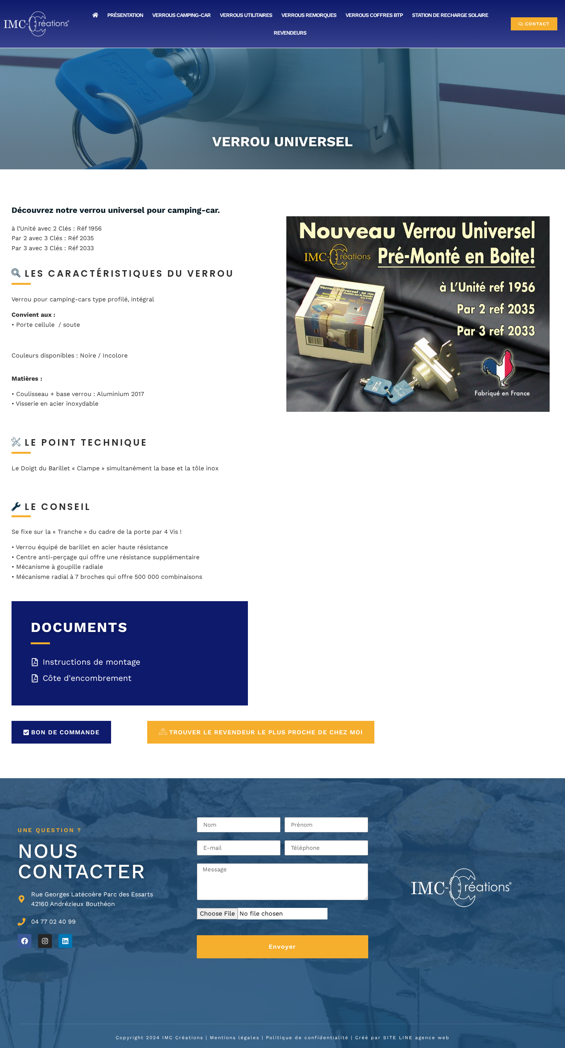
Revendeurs (290, 33)
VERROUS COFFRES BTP (374, 15)
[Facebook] (25, 941)
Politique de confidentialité (307, 1037)
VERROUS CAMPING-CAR (181, 15)
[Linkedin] (65, 941)
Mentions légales (234, 1037)
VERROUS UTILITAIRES (246, 15)
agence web (432, 1037)
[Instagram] (45, 941)
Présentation (125, 15)
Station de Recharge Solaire (450, 15)
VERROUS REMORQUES (308, 15)
